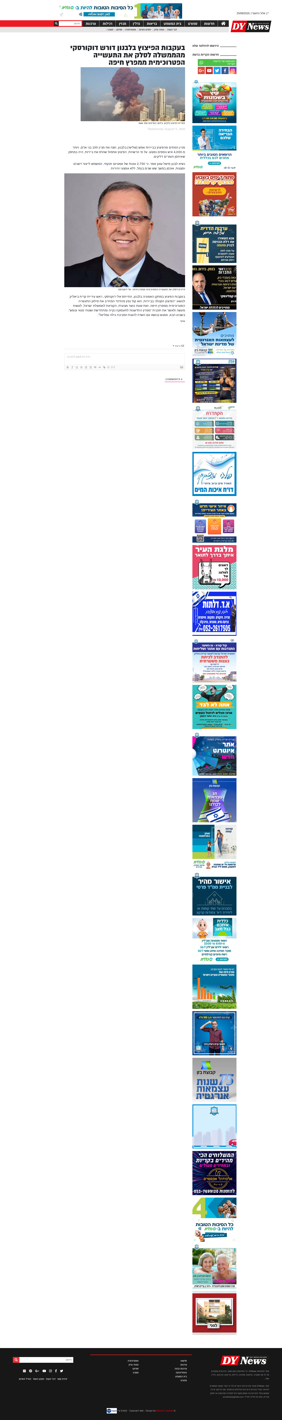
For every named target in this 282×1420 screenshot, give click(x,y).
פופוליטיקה (181, 1372)
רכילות (107, 24)
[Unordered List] (90, 367)
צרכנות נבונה (181, 1368)
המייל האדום (25, 1379)
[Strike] (81, 367)
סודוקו (119, 29)
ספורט (192, 24)
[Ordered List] (86, 367)
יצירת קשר (62, 1379)
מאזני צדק (159, 29)
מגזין (122, 24)
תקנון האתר (38, 1379)
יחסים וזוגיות (145, 29)
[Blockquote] (95, 367)
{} (108, 367)
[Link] (104, 367)
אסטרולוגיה (130, 29)
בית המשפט (172, 24)
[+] (113, 367)
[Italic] (72, 367)
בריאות (152, 24)
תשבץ (110, 29)
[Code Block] (99, 367)
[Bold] (67, 367)
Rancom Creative (164, 1410)
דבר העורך (172, 29)
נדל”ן (136, 24)
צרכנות (91, 24)
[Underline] (77, 367)
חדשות (209, 24)
